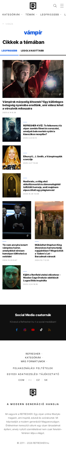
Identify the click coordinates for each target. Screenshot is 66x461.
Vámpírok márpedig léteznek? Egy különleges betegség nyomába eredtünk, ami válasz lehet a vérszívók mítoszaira (32, 105)
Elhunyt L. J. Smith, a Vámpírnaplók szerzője (42, 158)
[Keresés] (53, 5)
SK (46, 380)
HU (30, 380)
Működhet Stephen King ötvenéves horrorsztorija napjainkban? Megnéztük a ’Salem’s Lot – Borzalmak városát (49, 250)
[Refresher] (33, 6)
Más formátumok (33, 361)
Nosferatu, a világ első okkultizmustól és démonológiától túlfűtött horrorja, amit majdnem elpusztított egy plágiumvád (41, 186)
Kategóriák (33, 357)
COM (21, 380)
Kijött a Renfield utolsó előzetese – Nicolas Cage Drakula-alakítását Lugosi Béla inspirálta (41, 277)
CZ (38, 380)
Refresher (33, 353)
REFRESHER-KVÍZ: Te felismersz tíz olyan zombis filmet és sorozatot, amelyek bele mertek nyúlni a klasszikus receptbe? (42, 130)
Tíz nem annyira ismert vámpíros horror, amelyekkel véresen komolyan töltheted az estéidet (14, 250)
